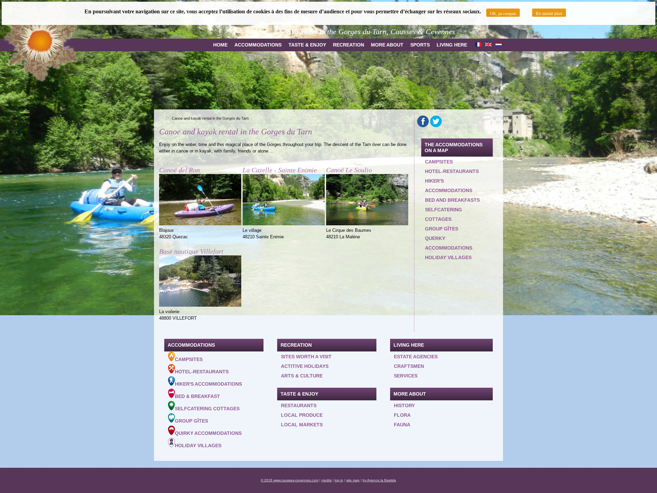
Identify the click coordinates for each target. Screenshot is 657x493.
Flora (402, 415)
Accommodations (258, 45)
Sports (420, 45)
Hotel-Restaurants (202, 371)
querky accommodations (448, 243)
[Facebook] (423, 121)
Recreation (348, 45)
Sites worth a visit (306, 356)
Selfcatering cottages (443, 214)
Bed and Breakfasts (452, 200)
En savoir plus (549, 13)
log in (339, 480)
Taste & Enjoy (307, 45)
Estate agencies (416, 356)
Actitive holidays (304, 366)
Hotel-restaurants (452, 171)
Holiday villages (448, 257)
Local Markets (302, 424)
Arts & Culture (302, 375)
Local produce (302, 415)
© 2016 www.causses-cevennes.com (289, 480)
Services (405, 375)
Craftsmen (409, 366)
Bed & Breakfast (197, 396)
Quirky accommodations (208, 433)
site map (353, 480)
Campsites (439, 161)
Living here (452, 45)
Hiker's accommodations (448, 185)
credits (326, 480)
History (404, 405)
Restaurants (299, 405)
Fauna (402, 424)
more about (387, 45)
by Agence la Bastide (379, 480)
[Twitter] (436, 121)
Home (220, 45)
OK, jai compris (503, 13)
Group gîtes (441, 228)
